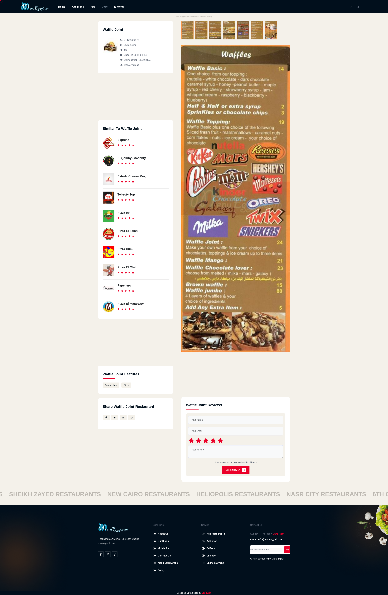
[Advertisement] (136, 99)
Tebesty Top (126, 194)
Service (205, 525)
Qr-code (211, 555)
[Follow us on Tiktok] (114, 554)
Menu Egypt (277, 558)
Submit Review (233, 470)
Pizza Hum (125, 249)
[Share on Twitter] (114, 417)
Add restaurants (216, 533)
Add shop (212, 541)
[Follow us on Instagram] (107, 554)
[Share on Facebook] (106, 417)
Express (123, 140)
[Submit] (288, 549)
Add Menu (78, 6)
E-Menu (119, 6)
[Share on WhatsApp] (131, 417)
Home (61, 6)
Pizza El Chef (126, 267)
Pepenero (124, 285)
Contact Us (164, 555)
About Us (163, 533)
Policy (161, 570)
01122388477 (131, 40)
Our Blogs (163, 541)
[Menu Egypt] (36, 6)
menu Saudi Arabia (168, 562)
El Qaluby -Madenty (131, 158)
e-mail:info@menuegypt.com (266, 539)
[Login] (358, 6)
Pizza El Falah (127, 231)
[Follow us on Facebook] (101, 554)
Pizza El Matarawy (130, 303)
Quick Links (158, 525)
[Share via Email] (123, 417)
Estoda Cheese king (132, 176)
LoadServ (206, 593)
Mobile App (164, 548)
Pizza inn (123, 212)
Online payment (215, 562)
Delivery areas (131, 65)
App (93, 6)
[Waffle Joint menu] (187, 30)
